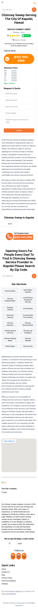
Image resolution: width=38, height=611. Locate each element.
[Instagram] (13, 556)
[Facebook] (24, 556)
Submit (19, 130)
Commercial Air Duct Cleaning (28, 316)
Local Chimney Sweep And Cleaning (28, 300)
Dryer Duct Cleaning (10, 316)
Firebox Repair (10, 346)
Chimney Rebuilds (28, 339)
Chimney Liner (28, 346)
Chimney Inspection (10, 324)
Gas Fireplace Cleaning (28, 291)
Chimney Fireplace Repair (10, 300)
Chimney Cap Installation (28, 332)
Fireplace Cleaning (10, 308)
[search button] (34, 9)
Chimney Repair (10, 291)
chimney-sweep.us (15, 591)
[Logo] (15, 3)
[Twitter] (18, 556)
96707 (10, 224)
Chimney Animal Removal (10, 332)
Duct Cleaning (28, 308)
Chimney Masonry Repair (28, 324)
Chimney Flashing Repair (10, 339)
